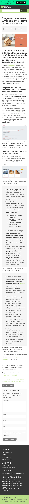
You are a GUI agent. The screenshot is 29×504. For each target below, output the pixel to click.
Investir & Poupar (6, 457)
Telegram (14, 375)
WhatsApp (6, 375)
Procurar (23, 11)
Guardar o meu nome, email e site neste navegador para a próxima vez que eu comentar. (15, 433)
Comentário (6, 400)
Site (4, 426)
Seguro (4, 454)
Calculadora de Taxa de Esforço (11, 481)
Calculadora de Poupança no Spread (12, 483)
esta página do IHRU (13, 112)
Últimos (23, 381)
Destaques (16, 379)
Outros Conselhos (11, 381)
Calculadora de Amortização (10, 480)
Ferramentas (5, 456)
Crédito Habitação (7, 452)
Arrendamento (10, 379)
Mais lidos (4, 381)
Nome (5, 414)
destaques (22, 379)
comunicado (11, 65)
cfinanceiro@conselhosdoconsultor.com (13, 473)
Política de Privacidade (8, 467)
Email (5, 420)
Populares (18, 381)
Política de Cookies (7, 466)
